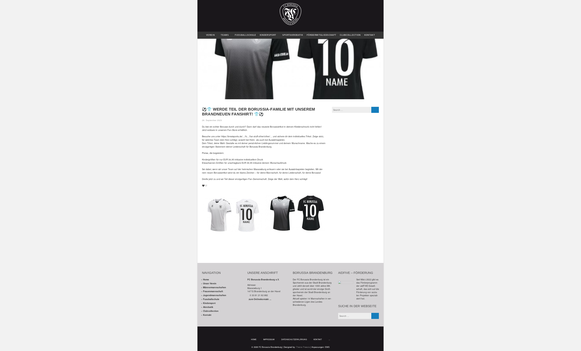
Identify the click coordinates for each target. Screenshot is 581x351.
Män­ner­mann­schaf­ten (214, 287)
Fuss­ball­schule (211, 299)
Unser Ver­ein (209, 283)
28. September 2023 (212, 120)
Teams (225, 35)
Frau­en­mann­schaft (213, 291)
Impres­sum (269, 339)
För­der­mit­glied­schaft (321, 35)
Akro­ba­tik (208, 306)
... (329, 339)
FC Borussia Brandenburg (270, 347)
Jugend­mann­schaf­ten (214, 295)
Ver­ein (210, 35)
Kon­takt (369, 35)
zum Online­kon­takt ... (260, 299)
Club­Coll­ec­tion (350, 35)
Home (206, 279)
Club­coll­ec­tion (211, 310)
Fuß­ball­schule (245, 35)
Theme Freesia (303, 347)
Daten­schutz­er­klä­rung (294, 339)
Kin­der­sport (268, 35)
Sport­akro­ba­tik (292, 35)
